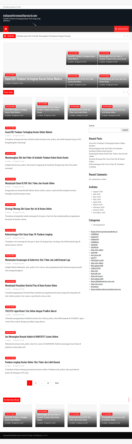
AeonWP (44, 435)
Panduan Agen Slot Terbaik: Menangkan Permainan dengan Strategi (44, 36)
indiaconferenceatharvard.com (20, 15)
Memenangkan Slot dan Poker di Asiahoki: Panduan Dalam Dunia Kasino (113, 57)
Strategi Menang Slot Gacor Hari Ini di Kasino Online (113, 111)
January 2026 (98, 210)
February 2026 (98, 207)
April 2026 (97, 202)
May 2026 (97, 199)
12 (48, 383)
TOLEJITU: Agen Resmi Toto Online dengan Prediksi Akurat (31, 311)
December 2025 (99, 213)
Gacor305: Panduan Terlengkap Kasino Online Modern (33, 79)
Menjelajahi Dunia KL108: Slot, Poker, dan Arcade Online (80, 111)
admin (9, 83)
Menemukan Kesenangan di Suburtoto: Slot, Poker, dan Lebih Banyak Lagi (37, 260)
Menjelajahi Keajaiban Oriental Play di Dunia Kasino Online (31, 285)
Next (57, 383)
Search (91, 126)
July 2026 (96, 194)
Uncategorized (10, 75)
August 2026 (98, 192)
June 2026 (97, 197)
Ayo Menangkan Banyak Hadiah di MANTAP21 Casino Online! (31, 336)
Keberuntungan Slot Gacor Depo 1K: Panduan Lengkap (29, 234)
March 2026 (97, 205)
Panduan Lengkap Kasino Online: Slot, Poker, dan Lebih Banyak (32, 362)
